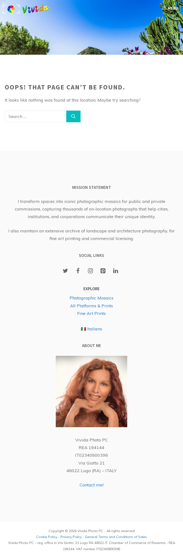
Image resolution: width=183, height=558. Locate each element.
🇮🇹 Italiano (91, 329)
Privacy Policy (71, 537)
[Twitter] (65, 271)
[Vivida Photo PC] (26, 8)
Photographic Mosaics (91, 298)
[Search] (73, 116)
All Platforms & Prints (91, 305)
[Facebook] (78, 271)
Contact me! (91, 485)
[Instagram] (90, 271)
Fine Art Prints (91, 313)
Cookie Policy (46, 537)
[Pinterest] (103, 271)
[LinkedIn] (115, 271)
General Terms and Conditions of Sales (116, 537)
